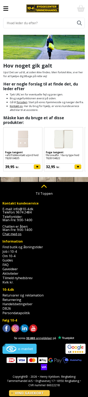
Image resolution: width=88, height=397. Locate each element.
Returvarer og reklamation (23, 295)
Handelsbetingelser (17, 304)
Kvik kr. (8, 282)
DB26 (6, 308)
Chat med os (11, 234)
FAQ (5, 264)
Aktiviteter (10, 273)
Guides (7, 260)
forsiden (22, 102)
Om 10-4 (8, 256)
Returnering (11, 299)
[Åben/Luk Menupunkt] (5, 8)
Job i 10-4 (9, 251)
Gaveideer (10, 269)
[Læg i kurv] (37, 166)
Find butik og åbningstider (22, 247)
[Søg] (79, 23)
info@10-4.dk (23, 209)
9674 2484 (24, 212)
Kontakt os (16, 106)
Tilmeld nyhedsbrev (17, 278)
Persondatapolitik (16, 313)
